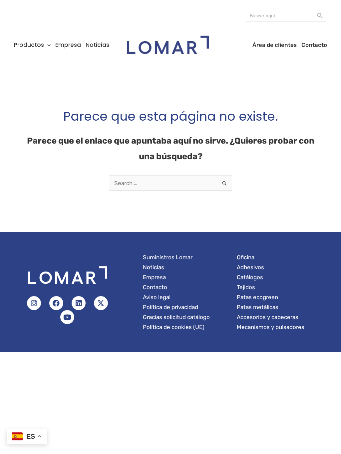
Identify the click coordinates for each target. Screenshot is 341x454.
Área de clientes (274, 45)
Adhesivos (250, 267)
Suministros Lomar (167, 257)
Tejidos (246, 287)
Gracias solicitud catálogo (176, 317)
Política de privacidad (170, 307)
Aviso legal (156, 297)
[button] (47, 44)
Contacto (314, 45)
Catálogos (250, 277)
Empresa (68, 45)
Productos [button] (29, 45)
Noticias (97, 45)
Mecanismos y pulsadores (270, 327)
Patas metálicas (257, 307)
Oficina (245, 257)
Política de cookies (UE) (173, 327)
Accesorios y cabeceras (267, 317)
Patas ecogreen (257, 297)
